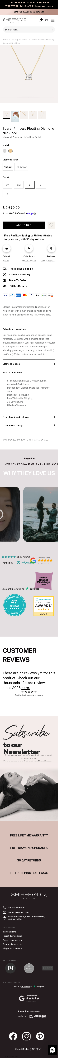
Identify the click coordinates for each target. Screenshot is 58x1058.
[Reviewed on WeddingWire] (14, 615)
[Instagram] (28, 1036)
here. (25, 688)
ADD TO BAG (23, 225)
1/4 (7, 184)
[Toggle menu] (53, 21)
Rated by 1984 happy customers (36, 6)
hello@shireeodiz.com (18, 912)
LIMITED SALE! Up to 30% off (29, 12)
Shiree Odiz (13, 1056)
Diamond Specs (11, 364)
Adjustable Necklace (14, 329)
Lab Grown (21, 166)
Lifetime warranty (13, 425)
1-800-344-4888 (16, 907)
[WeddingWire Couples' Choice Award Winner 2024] (44, 615)
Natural (8, 166)
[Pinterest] (42, 1036)
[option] (29, 77)
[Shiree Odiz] (14, 20)
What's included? (12, 372)
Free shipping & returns (16, 417)
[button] (52, 1050)
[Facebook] (14, 1036)
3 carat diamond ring (13, 944)
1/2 (19, 184)
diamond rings (9, 932)
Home (5, 39)
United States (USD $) (26, 1049)
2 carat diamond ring (12, 940)
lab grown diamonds (12, 948)
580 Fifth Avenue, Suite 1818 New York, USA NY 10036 (26, 917)
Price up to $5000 (19, 39)
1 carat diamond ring (12, 936)
